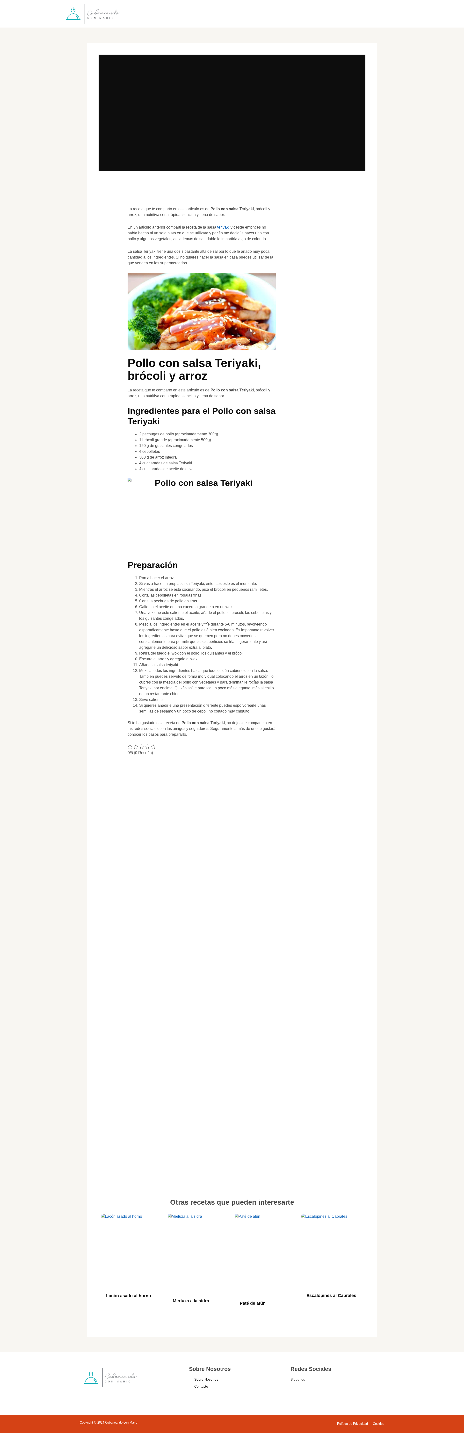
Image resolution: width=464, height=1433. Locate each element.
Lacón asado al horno (128, 1295)
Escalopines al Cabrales (331, 1295)
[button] (109, 216)
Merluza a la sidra (191, 1300)
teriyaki (223, 227)
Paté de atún (253, 1303)
